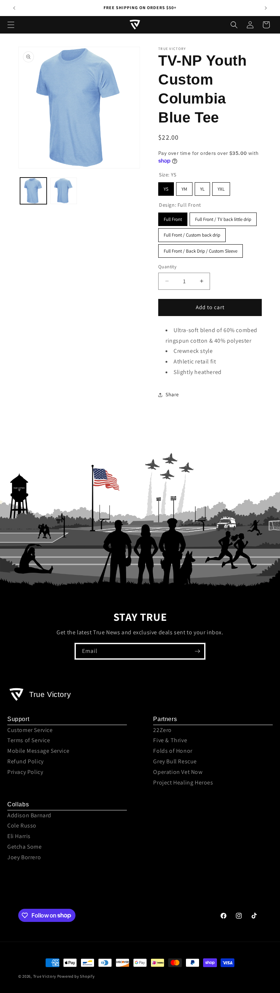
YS (166, 189)
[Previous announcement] (14, 8)
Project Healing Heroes (183, 782)
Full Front (173, 219)
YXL (221, 189)
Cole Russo (21, 825)
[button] (11, 25)
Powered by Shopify (76, 976)
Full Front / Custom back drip (192, 235)
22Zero (162, 730)
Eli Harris (19, 836)
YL (202, 189)
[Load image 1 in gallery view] (33, 191)
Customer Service (30, 730)
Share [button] (172, 394)
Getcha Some (24, 846)
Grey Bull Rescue (175, 761)
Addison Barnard (29, 815)
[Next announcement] (266, 8)
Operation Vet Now (177, 772)
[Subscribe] (197, 651)
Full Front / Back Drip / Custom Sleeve (200, 251)
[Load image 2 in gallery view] (63, 191)
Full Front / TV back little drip (223, 219)
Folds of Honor (172, 751)
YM (184, 189)
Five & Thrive (170, 740)
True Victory (44, 976)
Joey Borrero (24, 857)
